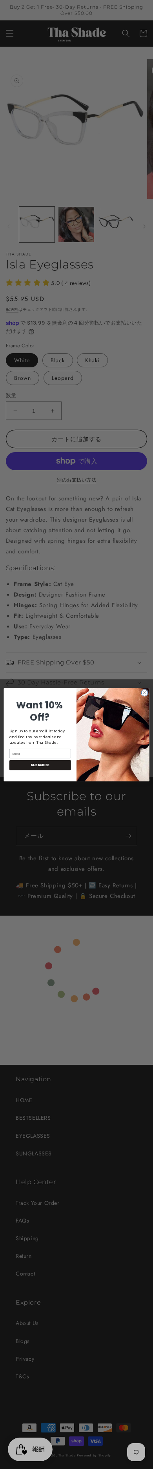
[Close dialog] (144, 692)
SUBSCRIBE (40, 765)
